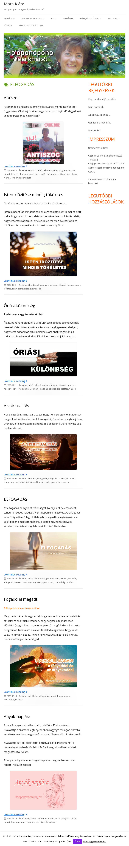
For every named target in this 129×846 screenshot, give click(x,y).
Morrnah (14, 177)
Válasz (72, 388)
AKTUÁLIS (8, 18)
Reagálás (43, 388)
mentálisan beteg (63, 174)
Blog (53, 18)
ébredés (32, 284)
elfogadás (53, 170)
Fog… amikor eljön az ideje (102, 99)
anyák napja (43, 818)
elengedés (42, 478)
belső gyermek (47, 578)
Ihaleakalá (40, 174)
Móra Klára (14, 4)
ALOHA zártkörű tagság (31, 25)
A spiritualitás (16, 406)
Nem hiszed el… (96, 106)
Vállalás (52, 822)
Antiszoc (11, 98)
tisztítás (64, 388)
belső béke (42, 170)
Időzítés (7, 288)
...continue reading (15, 166)
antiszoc (32, 170)
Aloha (24, 170)
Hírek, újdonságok (89, 18)
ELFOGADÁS (15, 499)
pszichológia (25, 177)
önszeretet (9, 699)
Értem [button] (77, 841)
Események (68, 18)
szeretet (36, 822)
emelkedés (53, 284)
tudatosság (35, 288)
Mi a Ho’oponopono (32, 18)
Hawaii (7, 174)
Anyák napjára (17, 716)
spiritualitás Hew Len (60, 482)
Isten (14, 288)
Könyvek (8, 25)
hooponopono (27, 174)
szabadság (59, 582)
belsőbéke (33, 696)
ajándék (25, 818)
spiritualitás (23, 288)
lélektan (50, 174)
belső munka (61, 578)
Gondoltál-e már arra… (99, 122)
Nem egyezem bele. (94, 841)
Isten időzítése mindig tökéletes (33, 194)
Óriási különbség (19, 305)
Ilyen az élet (94, 130)
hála (73, 170)
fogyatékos (64, 170)
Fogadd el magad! (20, 599)
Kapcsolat (113, 18)
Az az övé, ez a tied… (99, 114)
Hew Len (15, 174)
